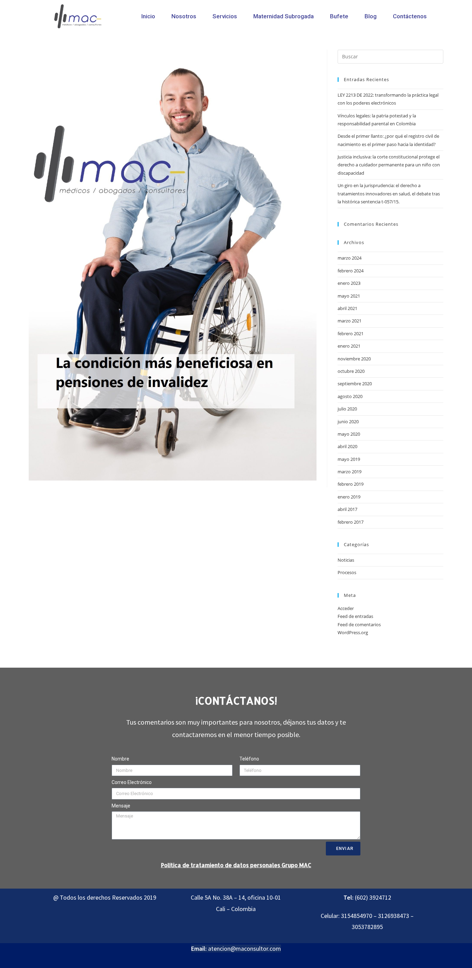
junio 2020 (348, 421)
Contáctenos (410, 16)
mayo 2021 (349, 296)
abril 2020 (347, 446)
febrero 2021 (351, 333)
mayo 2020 (349, 434)
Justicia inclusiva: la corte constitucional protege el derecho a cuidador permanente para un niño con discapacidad (389, 165)
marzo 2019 (349, 471)
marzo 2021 (349, 321)
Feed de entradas (355, 616)
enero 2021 (349, 346)
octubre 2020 (351, 371)
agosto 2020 (350, 396)
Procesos (347, 572)
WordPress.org (353, 632)
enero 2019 (349, 497)
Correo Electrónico (132, 782)
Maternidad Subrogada (283, 16)
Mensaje (121, 806)
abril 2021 (347, 308)
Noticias (346, 560)
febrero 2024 (351, 271)
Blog (371, 16)
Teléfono (249, 759)
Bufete (339, 16)
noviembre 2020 (354, 359)
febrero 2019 (351, 484)
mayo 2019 (349, 459)
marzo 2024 (349, 258)
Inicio (148, 16)
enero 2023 (349, 283)
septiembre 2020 (355, 383)
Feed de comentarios (359, 624)
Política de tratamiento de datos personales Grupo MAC (236, 865)
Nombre (120, 759)
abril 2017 (347, 509)
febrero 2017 (351, 522)
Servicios (225, 16)
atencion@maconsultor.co (242, 948)
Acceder (346, 608)
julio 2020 (347, 409)
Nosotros (183, 16)
